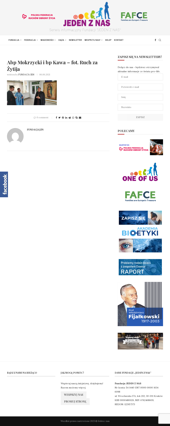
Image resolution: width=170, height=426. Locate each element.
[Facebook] (155, 40)
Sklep (108, 40)
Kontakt (118, 40)
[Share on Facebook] (56, 117)
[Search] (160, 40)
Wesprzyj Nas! (92, 40)
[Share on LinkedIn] (66, 117)
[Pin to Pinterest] (63, 117)
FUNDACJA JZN (26, 74)
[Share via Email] (80, 117)
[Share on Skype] (77, 117)
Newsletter (75, 40)
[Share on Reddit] (70, 117)
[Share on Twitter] (59, 117)
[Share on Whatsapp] (73, 117)
